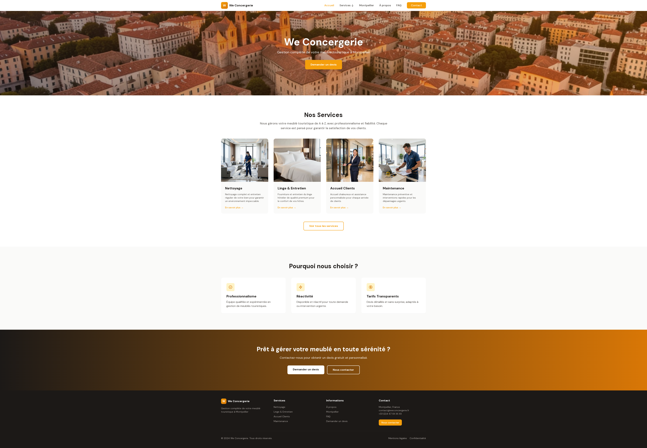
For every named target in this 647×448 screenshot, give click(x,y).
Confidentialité (418, 438)
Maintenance (281, 421)
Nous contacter (343, 370)
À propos (385, 5)
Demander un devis (324, 64)
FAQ (399, 5)
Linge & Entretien (283, 411)
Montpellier (366, 5)
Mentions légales (397, 438)
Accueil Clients (282, 416)
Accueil (329, 5)
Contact (416, 5)
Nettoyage (279, 407)
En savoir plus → (234, 207)
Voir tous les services (323, 226)
